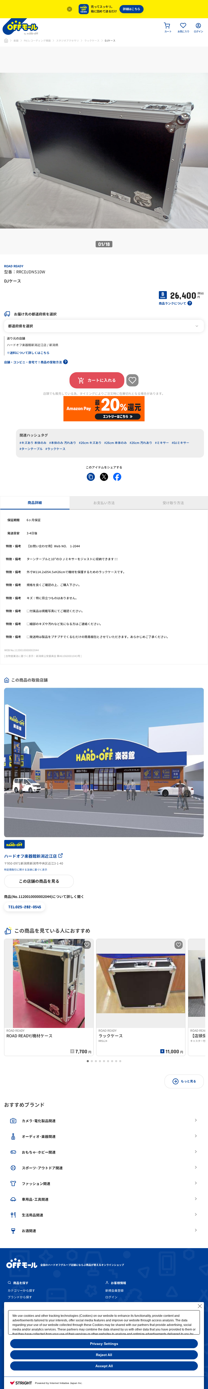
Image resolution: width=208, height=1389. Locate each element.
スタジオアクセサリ (67, 40)
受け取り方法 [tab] (173, 502)
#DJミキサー (180, 443)
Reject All (104, 1355)
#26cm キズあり (90, 443)
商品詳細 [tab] (35, 502)
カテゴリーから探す (21, 1290)
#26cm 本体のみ (115, 443)
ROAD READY (13, 266)
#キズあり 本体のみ (33, 443)
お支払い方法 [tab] (104, 502)
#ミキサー (162, 443)
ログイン (111, 1297)
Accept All (104, 1366)
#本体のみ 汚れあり (62, 443)
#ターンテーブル (31, 449)
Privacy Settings (104, 1344)
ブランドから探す (20, 1297)
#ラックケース (55, 449)
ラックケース (91, 40)
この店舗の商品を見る (39, 881)
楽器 (16, 40)
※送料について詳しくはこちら (28, 353)
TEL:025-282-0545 (24, 906)
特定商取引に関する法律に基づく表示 (25, 869)
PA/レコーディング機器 (37, 40)
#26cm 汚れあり (141, 443)
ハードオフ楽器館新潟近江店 (30, 856)
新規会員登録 (114, 1290)
